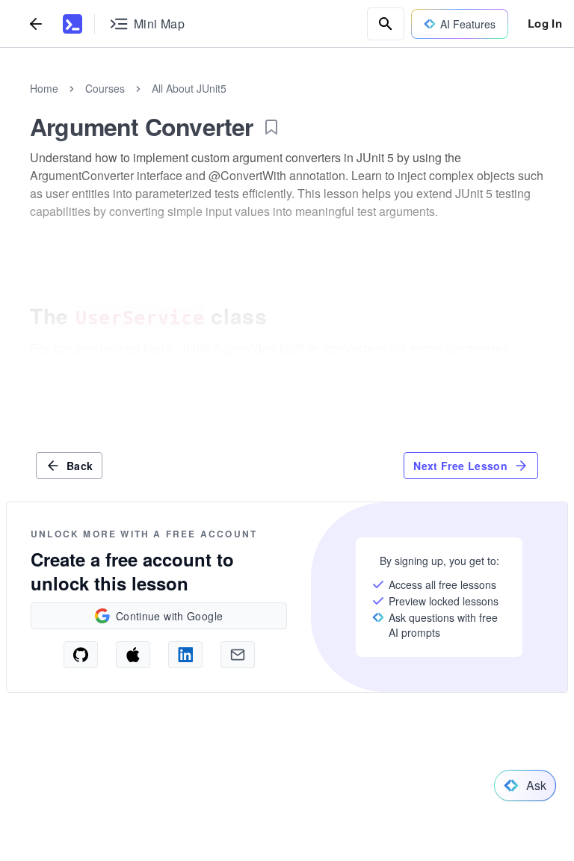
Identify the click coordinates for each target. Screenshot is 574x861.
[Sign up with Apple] (133, 654)
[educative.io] (72, 24)
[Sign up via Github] (81, 654)
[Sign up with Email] (237, 654)
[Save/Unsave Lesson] (271, 127)
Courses (105, 88)
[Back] (36, 23)
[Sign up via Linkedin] (185, 654)
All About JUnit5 (189, 88)
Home (44, 88)
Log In (545, 23)
